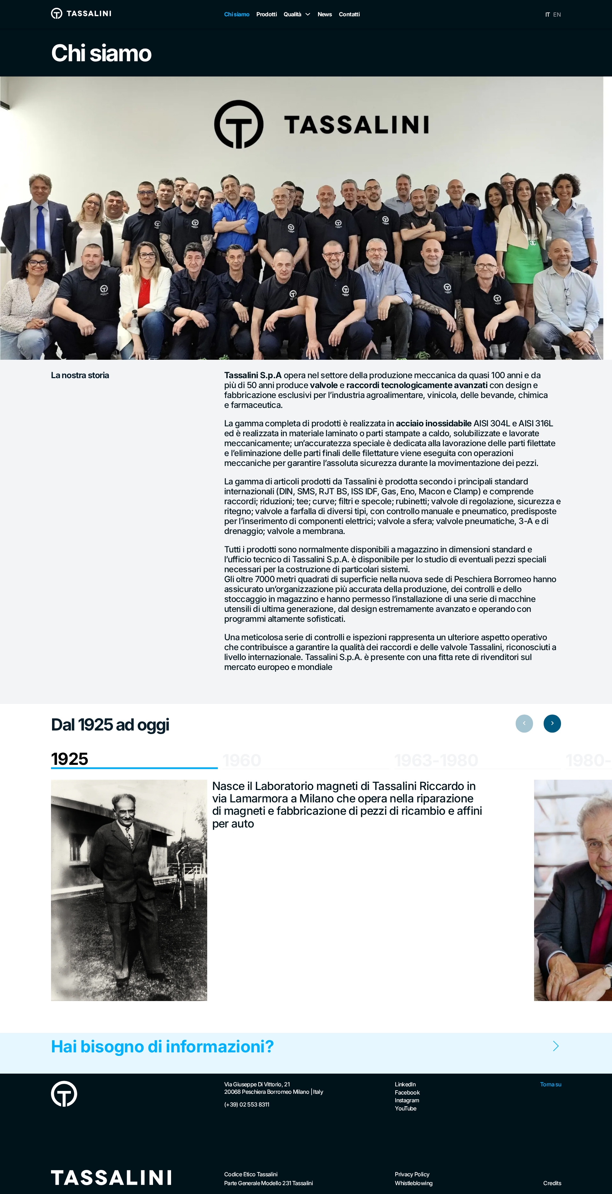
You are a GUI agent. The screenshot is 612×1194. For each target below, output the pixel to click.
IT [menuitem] (547, 14)
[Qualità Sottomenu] (308, 14)
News (325, 14)
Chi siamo (236, 14)
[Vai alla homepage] (111, 1178)
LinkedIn (405, 1084)
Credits (552, 1183)
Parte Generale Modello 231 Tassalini (268, 1183)
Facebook (407, 1092)
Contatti (349, 14)
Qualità (292, 14)
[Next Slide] (552, 724)
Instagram (407, 1100)
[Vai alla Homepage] (64, 1095)
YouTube (405, 1108)
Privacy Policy (412, 1174)
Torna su (550, 1084)
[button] (134, 759)
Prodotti (266, 14)
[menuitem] (547, 14)
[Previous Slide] (524, 724)
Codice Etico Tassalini (250, 1174)
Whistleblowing (413, 1183)
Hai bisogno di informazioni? (162, 1046)
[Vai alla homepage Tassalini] (81, 14)
